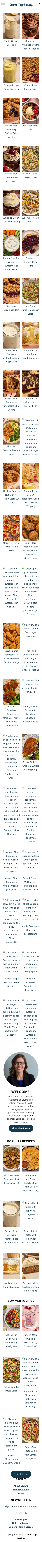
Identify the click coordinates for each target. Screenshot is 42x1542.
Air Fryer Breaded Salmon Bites (11, 450)
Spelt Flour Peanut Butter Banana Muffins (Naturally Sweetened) (30, 550)
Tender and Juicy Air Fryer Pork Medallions (30, 451)
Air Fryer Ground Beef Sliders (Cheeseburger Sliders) (30, 607)
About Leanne (21, 1486)
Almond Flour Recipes (21, 1527)
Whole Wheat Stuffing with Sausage (11, 1031)
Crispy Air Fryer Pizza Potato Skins (11, 547)
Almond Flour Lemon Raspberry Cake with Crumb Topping (30, 499)
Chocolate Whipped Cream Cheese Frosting (30, 45)
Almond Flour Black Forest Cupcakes (11, 177)
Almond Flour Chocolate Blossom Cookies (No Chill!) (11, 770)
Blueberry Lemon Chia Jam (30, 262)
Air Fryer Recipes (21, 1523)
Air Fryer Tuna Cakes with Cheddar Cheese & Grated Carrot (30, 714)
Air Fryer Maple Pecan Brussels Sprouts (11, 982)
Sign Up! (9, 1506)
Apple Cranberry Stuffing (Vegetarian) (30, 930)
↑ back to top (21, 1474)
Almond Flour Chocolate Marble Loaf (31, 402)
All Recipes (21, 1519)
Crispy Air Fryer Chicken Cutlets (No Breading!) (30, 766)
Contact (21, 1493)
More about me (20, 1128)
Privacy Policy (21, 1489)
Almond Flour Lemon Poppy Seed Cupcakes (31, 354)
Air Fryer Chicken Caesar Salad (30, 310)
